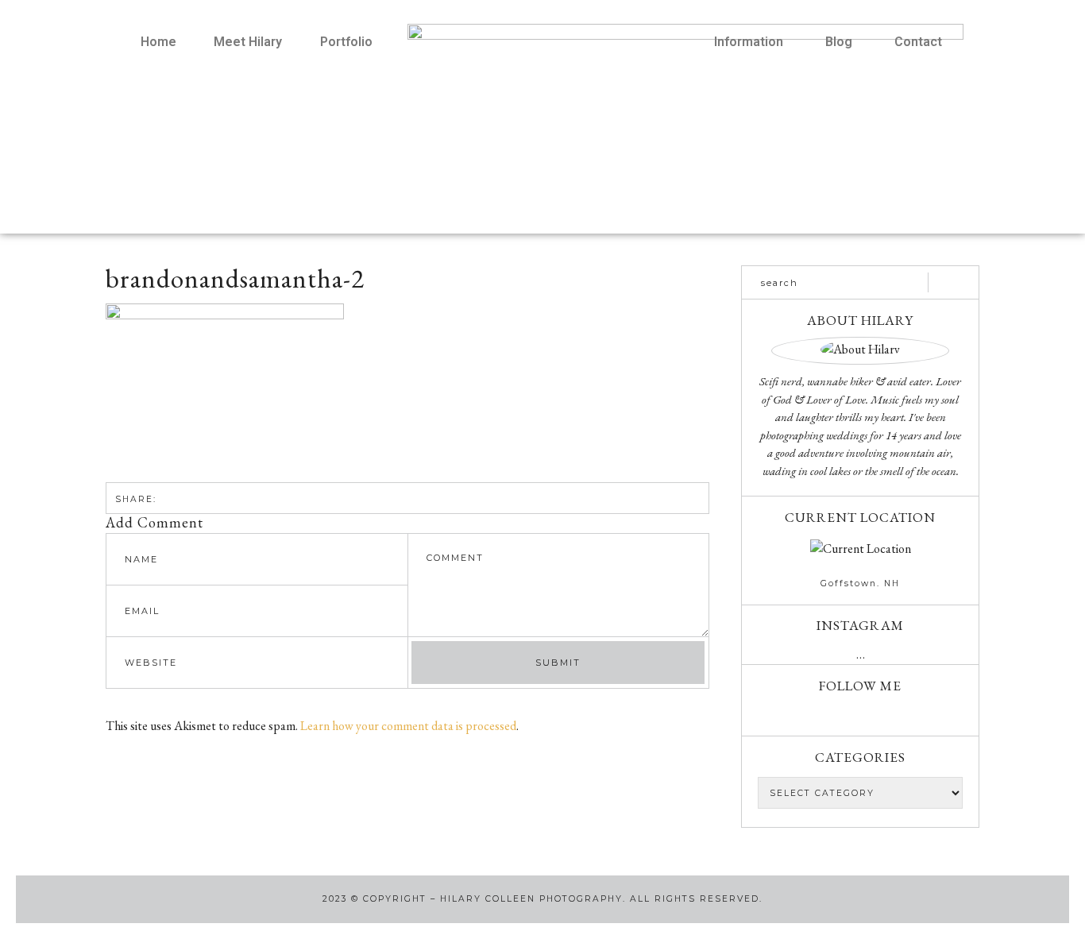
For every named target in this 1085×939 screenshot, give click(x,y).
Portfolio (346, 41)
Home (158, 41)
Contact (918, 41)
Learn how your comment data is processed (408, 725)
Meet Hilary (248, 41)
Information (748, 41)
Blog (838, 41)
